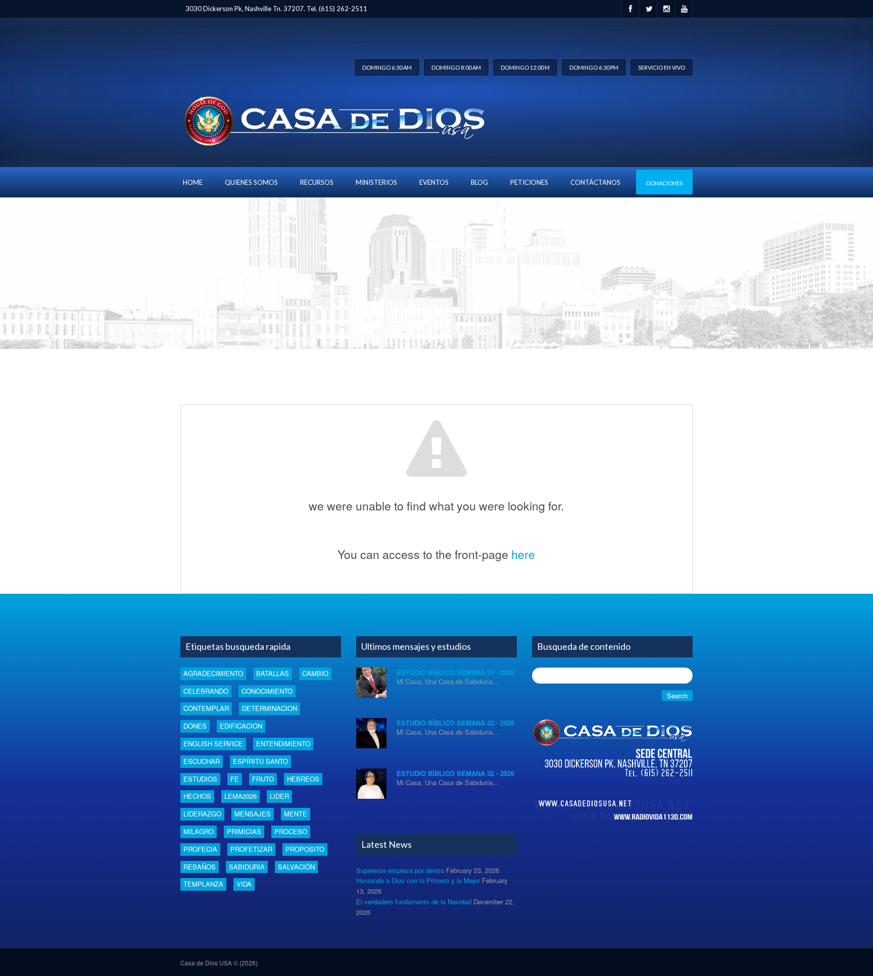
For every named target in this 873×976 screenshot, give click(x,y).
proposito (304, 849)
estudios (200, 779)
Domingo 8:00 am (456, 67)
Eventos (434, 182)
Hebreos (303, 779)
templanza (203, 884)
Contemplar (206, 708)
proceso (290, 831)
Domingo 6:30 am (387, 67)
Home (193, 182)
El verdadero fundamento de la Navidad (413, 901)
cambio (315, 673)
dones (195, 726)
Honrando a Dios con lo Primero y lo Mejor (418, 880)
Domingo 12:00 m (525, 67)
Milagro (198, 831)
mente (295, 813)
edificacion (241, 726)
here (523, 554)
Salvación (296, 866)
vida (244, 884)
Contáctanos (595, 182)
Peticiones (529, 182)
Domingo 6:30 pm (593, 67)
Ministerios (376, 182)
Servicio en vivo (661, 67)
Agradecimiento (213, 673)
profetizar (251, 849)
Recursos (316, 182)
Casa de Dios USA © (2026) (219, 962)
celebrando (205, 691)
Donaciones (664, 183)
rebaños (199, 866)
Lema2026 (240, 796)
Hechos (197, 796)
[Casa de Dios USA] (332, 119)
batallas (272, 673)
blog (479, 182)
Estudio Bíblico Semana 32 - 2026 (455, 773)
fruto (263, 779)
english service (213, 743)
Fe (234, 779)
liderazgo (202, 813)
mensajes (252, 813)
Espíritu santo (260, 761)
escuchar (201, 761)
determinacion (269, 708)
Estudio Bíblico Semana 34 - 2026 (455, 672)
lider (279, 796)
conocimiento (267, 691)
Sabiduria (247, 866)
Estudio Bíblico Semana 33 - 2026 (455, 723)
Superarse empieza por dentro (400, 870)
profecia (200, 849)
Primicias (244, 831)
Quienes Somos (251, 182)
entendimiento (283, 743)
